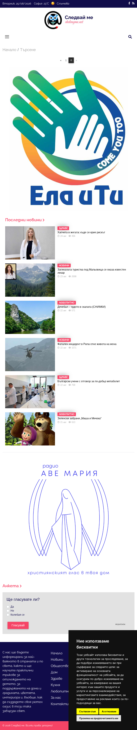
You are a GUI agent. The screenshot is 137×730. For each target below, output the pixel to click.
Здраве (56, 679)
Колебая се (18, 614)
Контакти (59, 704)
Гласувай (18, 625)
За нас (56, 698)
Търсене (28, 49)
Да (12, 606)
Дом (54, 672)
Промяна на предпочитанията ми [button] (98, 718)
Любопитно (61, 691)
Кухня (55, 685)
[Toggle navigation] (7, 37)
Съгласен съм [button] (87, 711)
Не (12, 610)
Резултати (120, 624)
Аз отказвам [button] (109, 711)
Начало (9, 49)
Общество (60, 666)
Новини (57, 660)
